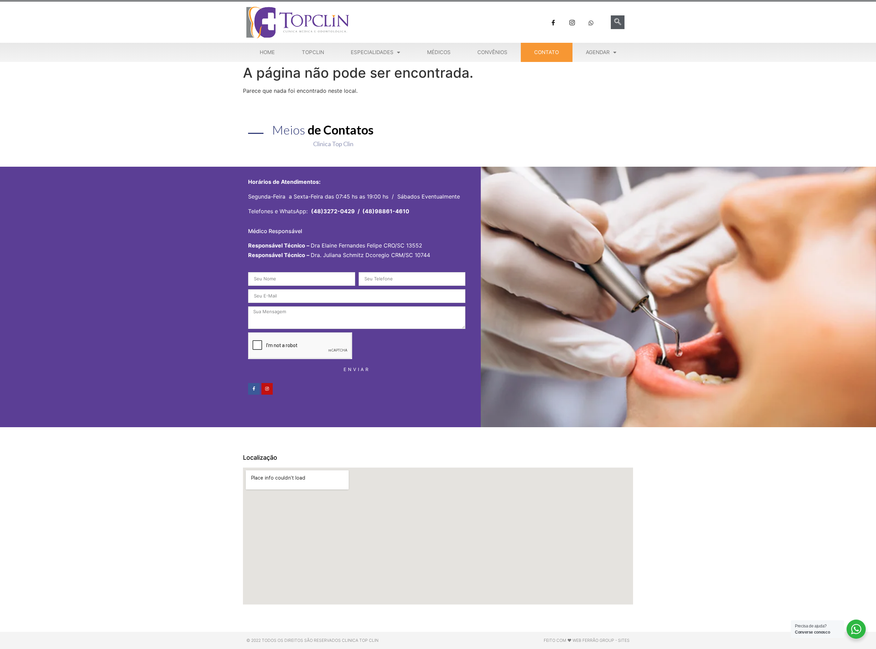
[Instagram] (267, 389)
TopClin (313, 52)
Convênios (492, 52)
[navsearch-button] (617, 22)
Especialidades (372, 52)
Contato (546, 52)
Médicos (439, 52)
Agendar (598, 52)
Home (267, 52)
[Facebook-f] (254, 389)
